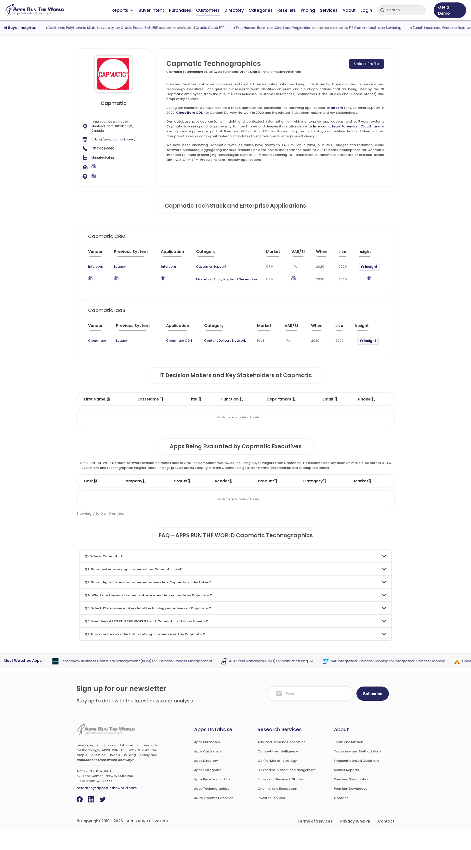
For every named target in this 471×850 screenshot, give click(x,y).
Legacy (120, 266)
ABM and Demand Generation (281, 742)
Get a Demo (444, 10)
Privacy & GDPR (355, 821)
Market (361, 481)
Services (329, 10)
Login (366, 10)
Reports (120, 10)
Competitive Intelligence (278, 751)
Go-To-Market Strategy (277, 760)
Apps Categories (208, 770)
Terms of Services (315, 821)
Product (266, 481)
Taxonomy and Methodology (357, 751)
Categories (261, 10)
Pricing (308, 10)
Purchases (180, 10)
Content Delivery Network (225, 340)
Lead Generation (243, 279)
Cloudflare (370, 126)
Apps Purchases (207, 742)
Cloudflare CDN (189, 112)
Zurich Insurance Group (423, 27)
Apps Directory (206, 760)
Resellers (286, 10)
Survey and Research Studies (281, 779)
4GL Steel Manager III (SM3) (242, 661)
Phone (365, 399)
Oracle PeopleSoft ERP (129, 27)
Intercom (335, 107)
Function (230, 399)
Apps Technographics (211, 788)
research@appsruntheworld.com (107, 788)
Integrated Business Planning (410, 661)
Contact (341, 798)
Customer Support (211, 266)
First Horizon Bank (241, 27)
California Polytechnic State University (71, 27)
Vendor (222, 481)
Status (180, 481)
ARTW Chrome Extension (213, 798)
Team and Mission (348, 742)
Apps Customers (207, 751)
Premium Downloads (350, 788)
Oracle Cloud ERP (200, 27)
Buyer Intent (151, 10)
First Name (95, 399)
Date (89, 481)
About (349, 10)
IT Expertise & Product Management (287, 770)
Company (132, 481)
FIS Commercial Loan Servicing (365, 27)
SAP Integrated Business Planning (350, 661)
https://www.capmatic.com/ (114, 139)
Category (313, 481)
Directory (234, 10)
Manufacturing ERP (288, 661)
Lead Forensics (344, 126)
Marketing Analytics (212, 279)
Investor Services (271, 798)
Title (193, 399)
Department (279, 399)
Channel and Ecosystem (277, 788)
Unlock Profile (366, 63)
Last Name (149, 399)
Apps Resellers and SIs (212, 779)
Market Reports (346, 770)
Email (328, 399)
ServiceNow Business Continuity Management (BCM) (96, 661)
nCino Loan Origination (281, 27)
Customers (208, 10)
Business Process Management (175, 661)
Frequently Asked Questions (356, 760)
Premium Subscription (351, 779)
